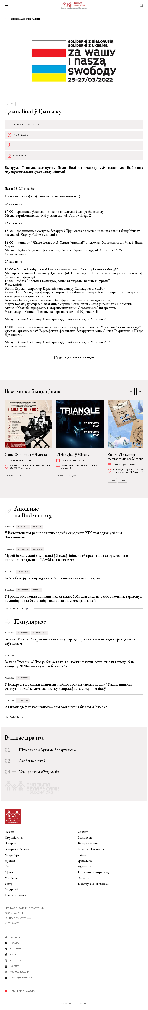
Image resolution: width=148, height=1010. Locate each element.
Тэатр (8, 884)
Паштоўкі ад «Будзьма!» (94, 884)
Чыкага (10, 476)
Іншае (20, 476)
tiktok (13, 954)
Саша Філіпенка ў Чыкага (26, 454)
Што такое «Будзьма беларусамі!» (47, 749)
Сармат (83, 832)
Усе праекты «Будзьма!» (39, 771)
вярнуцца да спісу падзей (25, 19)
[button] (139, 391)
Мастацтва (37, 549)
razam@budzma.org (21, 977)
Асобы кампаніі (32, 760)
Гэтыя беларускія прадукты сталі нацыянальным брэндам (53, 577)
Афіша (9, 872)
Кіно (7, 866)
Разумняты (85, 837)
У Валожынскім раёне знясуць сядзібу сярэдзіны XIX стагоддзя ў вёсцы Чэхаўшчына (63, 534)
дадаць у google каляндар (76, 358)
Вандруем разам (39, 633)
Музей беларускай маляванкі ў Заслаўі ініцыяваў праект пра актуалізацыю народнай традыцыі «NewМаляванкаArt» (66, 557)
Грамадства (23, 526)
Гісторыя (37, 526)
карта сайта (12, 923)
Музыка (10, 861)
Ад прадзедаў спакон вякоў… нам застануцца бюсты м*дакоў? (56, 706)
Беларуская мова (88, 843)
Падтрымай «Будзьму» (23, 991)
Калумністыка (14, 837)
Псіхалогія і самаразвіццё (94, 872)
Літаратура (12, 855)
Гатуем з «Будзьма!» (91, 849)
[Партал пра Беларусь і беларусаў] (73, 5)
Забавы (82, 855)
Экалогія (83, 878)
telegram (15, 949)
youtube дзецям (19, 972)
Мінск (60, 476)
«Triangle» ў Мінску (72, 454)
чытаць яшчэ (14, 608)
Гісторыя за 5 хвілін (17, 849)
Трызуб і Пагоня (15, 895)
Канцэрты (72, 476)
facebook (15, 937)
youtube (14, 966)
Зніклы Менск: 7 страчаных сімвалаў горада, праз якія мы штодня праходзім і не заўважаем (71, 641)
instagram (16, 943)
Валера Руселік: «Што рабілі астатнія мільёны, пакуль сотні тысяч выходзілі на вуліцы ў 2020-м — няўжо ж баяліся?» (70, 663)
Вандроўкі (11, 889)
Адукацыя (84, 866)
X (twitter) (16, 960)
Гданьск (10, 104)
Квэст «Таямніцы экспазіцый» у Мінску (126, 456)
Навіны (9, 832)
